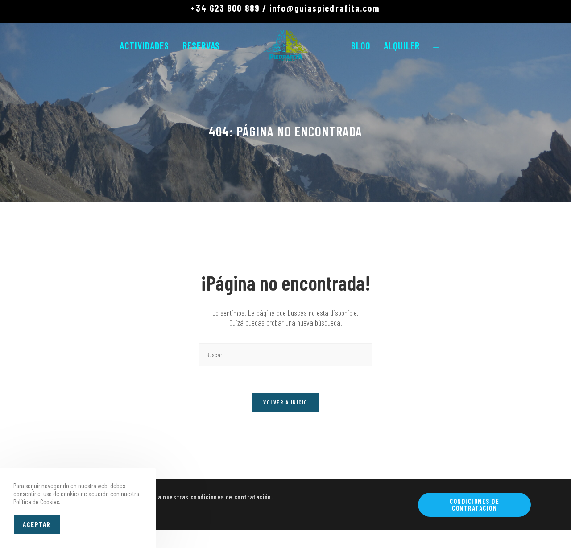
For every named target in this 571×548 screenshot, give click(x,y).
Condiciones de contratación (474, 504)
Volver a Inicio (285, 402)
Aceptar (37, 524)
